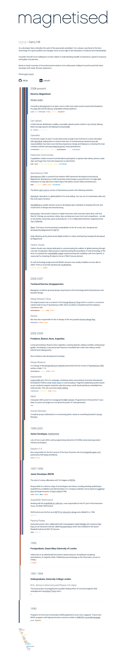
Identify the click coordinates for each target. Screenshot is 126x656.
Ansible (67, 127)
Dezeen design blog (87, 319)
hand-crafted (56, 491)
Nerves (50, 109)
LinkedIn (46, 80)
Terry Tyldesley (36, 221)
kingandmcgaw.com (92, 452)
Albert (33, 227)
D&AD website (68, 400)
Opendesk (38, 141)
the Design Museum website (53, 366)
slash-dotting (62, 388)
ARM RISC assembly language (88, 617)
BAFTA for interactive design (66, 512)
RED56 (72, 480)
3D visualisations (64, 265)
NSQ (32, 127)
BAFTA (56, 230)
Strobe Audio (37, 100)
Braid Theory (51, 591)
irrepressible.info (37, 380)
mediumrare (53, 434)
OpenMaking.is (36, 205)
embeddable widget (55, 253)
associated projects (56, 146)
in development (44, 106)
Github (25, 80)
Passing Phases (66, 527)
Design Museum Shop (71, 302)
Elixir (35, 109)
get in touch (29, 74)
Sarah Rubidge (80, 524)
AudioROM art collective (53, 503)
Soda (32, 236)
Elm (39, 109)
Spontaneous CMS (38, 177)
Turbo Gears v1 (58, 383)
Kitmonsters (35, 214)
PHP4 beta (44, 455)
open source (44, 190)
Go (89, 124)
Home (22, 42)
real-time (54, 265)
